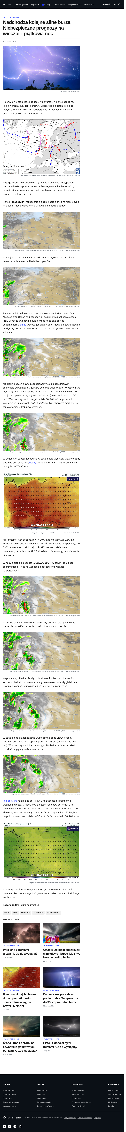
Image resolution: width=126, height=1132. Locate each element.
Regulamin (97, 1118)
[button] (5, 4)
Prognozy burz (77, 1098)
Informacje (113, 1085)
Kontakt (111, 1106)
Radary (40, 1085)
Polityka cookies (70, 1118)
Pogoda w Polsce (78, 1090)
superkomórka (53, 912)
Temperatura (10, 800)
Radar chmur (41, 1098)
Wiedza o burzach (114, 1094)
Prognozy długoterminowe (81, 1102)
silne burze (38, 912)
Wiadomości (78, 1085)
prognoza (25, 912)
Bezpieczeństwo (114, 1098)
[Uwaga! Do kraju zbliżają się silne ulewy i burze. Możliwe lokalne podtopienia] (61, 933)
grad (15, 912)
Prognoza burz (8, 1098)
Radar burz (41, 1094)
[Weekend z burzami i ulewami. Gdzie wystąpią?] (21, 933)
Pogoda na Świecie (78, 1106)
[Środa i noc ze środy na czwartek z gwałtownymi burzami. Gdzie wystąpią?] (21, 1026)
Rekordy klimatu (114, 1090)
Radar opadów (42, 1090)
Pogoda (6, 1085)
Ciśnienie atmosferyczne (45, 1106)
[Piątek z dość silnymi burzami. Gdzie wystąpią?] (61, 1026)
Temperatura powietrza (45, 1102)
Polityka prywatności (85, 1118)
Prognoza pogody (9, 1090)
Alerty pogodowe (11, 17)
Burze (23, 324)
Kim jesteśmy (113, 1102)
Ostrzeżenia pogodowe (11, 1102)
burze (6, 912)
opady (32, 462)
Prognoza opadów (9, 1094)
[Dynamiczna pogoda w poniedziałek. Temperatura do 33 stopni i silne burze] (61, 977)
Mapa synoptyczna (9, 1106)
